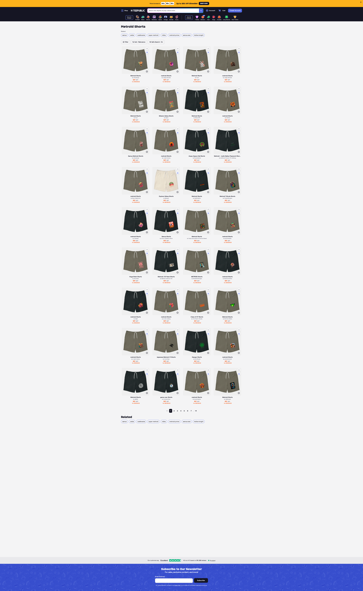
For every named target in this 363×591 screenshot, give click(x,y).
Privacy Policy (177, 585)
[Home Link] (138, 10)
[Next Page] (195, 411)
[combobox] (173, 10)
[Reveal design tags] (147, 71)
